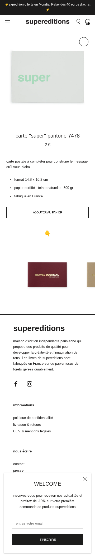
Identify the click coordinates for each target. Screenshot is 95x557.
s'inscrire (48, 539)
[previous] (34, 118)
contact (19, 464)
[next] (60, 118)
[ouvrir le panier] (87, 22)
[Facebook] (15, 383)
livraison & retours (27, 425)
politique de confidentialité (33, 418)
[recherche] (78, 22)
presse (18, 470)
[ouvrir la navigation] (7, 22)
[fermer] (85, 479)
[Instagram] (29, 383)
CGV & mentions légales (32, 431)
